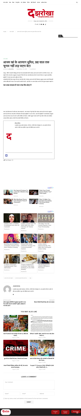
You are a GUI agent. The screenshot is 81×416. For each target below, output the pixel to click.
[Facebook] (35, 24)
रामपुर (30, 278)
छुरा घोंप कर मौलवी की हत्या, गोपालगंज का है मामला (15, 358)
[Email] (43, 24)
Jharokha (11, 69)
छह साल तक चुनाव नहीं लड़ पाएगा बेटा (21, 278)
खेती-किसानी (33, 2)
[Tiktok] (45, 24)
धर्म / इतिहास (23, 2)
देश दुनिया (18, 2)
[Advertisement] (28, 46)
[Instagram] (39, 24)
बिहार (13, 2)
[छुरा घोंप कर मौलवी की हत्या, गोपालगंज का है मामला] (15, 348)
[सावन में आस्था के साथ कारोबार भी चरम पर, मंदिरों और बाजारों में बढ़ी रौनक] (15, 323)
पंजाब (10, 2)
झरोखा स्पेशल (44, 2)
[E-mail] (6, 156)
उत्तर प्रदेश (5, 2)
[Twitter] (37, 24)
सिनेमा (28, 2)
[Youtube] (41, 24)
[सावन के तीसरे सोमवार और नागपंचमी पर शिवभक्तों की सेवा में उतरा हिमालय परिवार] (42, 348)
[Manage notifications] (77, 412)
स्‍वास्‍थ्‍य (38, 2)
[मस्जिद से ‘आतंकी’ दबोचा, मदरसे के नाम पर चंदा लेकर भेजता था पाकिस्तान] (42, 323)
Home (4, 31)
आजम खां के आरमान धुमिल (8, 278)
